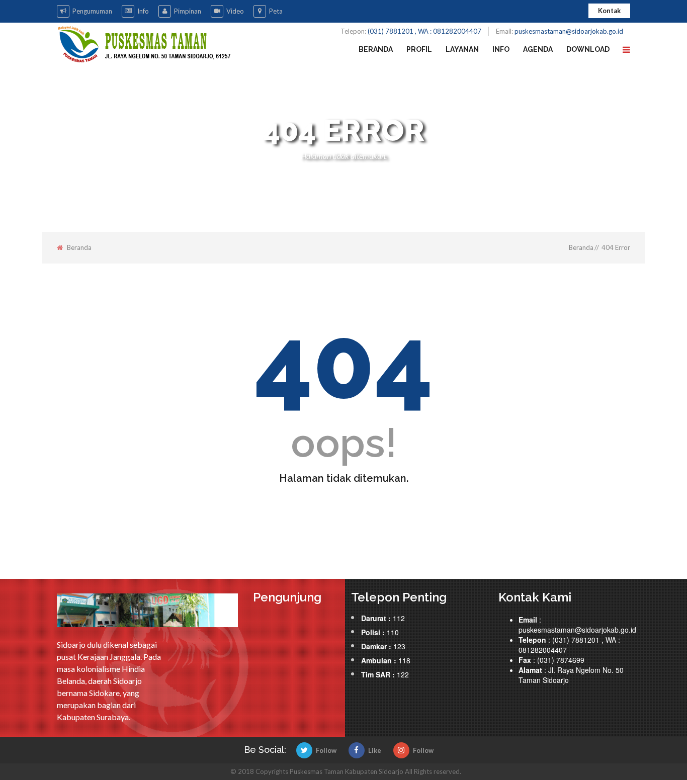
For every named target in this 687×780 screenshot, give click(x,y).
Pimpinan (187, 11)
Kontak (609, 11)
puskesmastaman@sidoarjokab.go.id (568, 31)
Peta (276, 11)
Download (588, 49)
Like (374, 750)
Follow (326, 750)
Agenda (538, 49)
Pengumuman (92, 11)
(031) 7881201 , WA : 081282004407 (424, 31)
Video (235, 11)
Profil (419, 49)
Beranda (376, 49)
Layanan (462, 49)
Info (143, 11)
